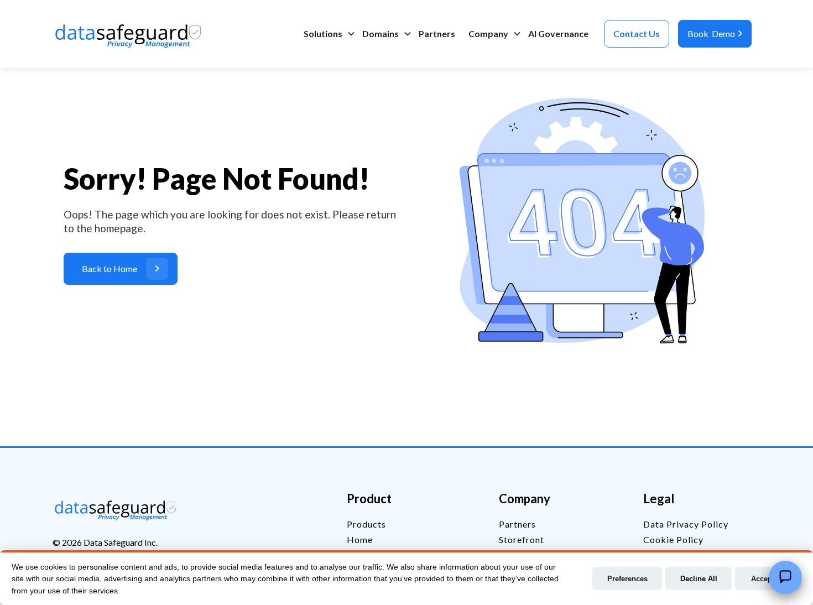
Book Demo (714, 33)
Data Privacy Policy (685, 524)
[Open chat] (785, 577)
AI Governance (558, 33)
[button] (326, 34)
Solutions (323, 33)
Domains (380, 33)
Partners (437, 33)
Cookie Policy (673, 539)
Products (366, 524)
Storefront (521, 539)
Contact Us (636, 33)
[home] (131, 33)
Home (360, 539)
